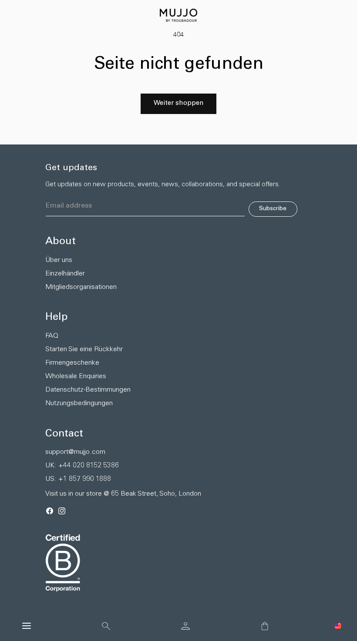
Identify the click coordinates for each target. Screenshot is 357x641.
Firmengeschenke (72, 362)
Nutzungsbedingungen (79, 403)
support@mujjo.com (75, 452)
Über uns (58, 260)
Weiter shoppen (178, 103)
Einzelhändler (65, 273)
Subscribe (272, 209)
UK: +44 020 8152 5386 (82, 465)
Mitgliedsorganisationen (81, 287)
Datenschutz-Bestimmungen (88, 389)
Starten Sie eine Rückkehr (84, 349)
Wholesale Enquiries (75, 376)
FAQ (51, 335)
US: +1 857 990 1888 (78, 479)
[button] (337, 625)
